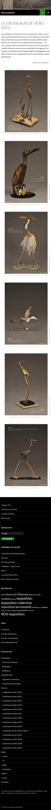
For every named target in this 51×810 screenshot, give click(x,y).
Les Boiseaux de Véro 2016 (12, 692)
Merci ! (4, 571)
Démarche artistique (10, 662)
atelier (3, 595)
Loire (40, 607)
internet (35, 607)
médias (45, 607)
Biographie (6, 666)
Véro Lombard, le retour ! (10, 579)
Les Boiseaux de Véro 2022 (12, 735)
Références (6, 671)
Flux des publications (9, 634)
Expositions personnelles (11, 684)
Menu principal (48, 12)
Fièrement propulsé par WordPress (12, 807)
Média (3, 752)
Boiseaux (23, 594)
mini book (5, 782)
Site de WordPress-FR (9, 642)
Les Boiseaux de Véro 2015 (12, 696)
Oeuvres (4, 688)
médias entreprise (6, 610)
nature (14, 610)
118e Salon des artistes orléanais (13, 553)
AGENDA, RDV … (6, 505)
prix (25, 610)
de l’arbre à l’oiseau (8, 562)
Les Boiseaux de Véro (9, 509)
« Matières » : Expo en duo (10, 566)
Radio (4, 765)
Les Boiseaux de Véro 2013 (12, 705)
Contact (4, 778)
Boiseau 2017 (12, 594)
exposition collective (16, 603)
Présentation (6, 658)
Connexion (5, 630)
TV (3, 761)
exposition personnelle (16, 607)
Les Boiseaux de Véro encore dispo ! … (16, 731)
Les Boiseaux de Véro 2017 (12, 714)
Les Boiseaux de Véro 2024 (12, 743)
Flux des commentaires (9, 638)
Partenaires (5, 518)
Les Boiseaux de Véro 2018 (12, 718)
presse (20, 610)
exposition (24, 598)
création (6, 598)
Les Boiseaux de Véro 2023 (12, 739)
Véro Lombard (7, 12)
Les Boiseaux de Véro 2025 (12, 748)
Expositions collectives (10, 679)
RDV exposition (13, 614)
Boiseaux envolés (35, 595)
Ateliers (4, 773)
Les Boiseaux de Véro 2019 (12, 722)
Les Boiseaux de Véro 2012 (12, 709)
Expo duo (4, 558)
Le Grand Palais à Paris (9, 575)
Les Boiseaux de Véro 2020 (12, 726)
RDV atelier (30, 610)
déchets (13, 599)
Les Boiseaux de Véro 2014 (12, 701)
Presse (4, 756)
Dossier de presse (7, 514)
